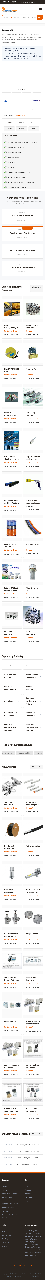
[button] (22, 216)
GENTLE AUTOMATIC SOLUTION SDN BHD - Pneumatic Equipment (11, 335)
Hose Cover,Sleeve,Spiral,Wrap (11, 327)
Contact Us (5, 1243)
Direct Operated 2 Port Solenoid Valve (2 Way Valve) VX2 (33, 1025)
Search (40, 17)
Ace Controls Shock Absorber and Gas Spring (11, 459)
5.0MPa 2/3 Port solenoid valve (11, 589)
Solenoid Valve (32, 369)
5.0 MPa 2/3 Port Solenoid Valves (11, 1110)
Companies (29, 1197)
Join (23, 115)
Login (4, 2)
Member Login (7, 1235)
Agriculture (5, 1186)
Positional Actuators (8, 891)
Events (27, 1201)
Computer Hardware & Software (10, 1216)
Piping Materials (33, 846)
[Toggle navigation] (40, 9)
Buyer (21, 122)
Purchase (28, 1194)
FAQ (3, 1231)
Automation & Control (9, 1194)
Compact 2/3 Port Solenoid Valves (31, 1111)
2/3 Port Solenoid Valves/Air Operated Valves (11, 1067)
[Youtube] (20, 1265)
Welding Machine (11, 753)
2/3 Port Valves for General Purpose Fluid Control (32, 1069)
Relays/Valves (32, 933)
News (10, 122)
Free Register (6, 1239)
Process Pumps (10, 1021)
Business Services (8, 1207)
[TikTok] (25, 1265)
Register (14, 2)
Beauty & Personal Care (10, 1204)
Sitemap (5, 1246)
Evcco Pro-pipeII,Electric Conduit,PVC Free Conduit (11, 416)
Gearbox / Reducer (29, 753)
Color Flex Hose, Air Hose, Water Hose (11, 503)
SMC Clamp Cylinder (30, 414)
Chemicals (5, 1211)
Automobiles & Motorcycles (7, 1198)
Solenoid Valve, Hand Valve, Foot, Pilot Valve (33, 327)
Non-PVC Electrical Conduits (8, 634)
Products (28, 1190)
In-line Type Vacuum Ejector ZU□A (32, 804)
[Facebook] (14, 1265)
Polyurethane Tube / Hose (10, 545)
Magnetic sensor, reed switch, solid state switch (33, 460)
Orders (21, 129)
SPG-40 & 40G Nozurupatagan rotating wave (32, 503)
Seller (33, 122)
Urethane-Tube (32, 544)
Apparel (4, 1190)
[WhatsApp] (31, 1265)
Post (33, 129)
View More (36, 288)
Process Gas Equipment (31, 978)
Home (27, 1186)
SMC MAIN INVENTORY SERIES (9, 804)
